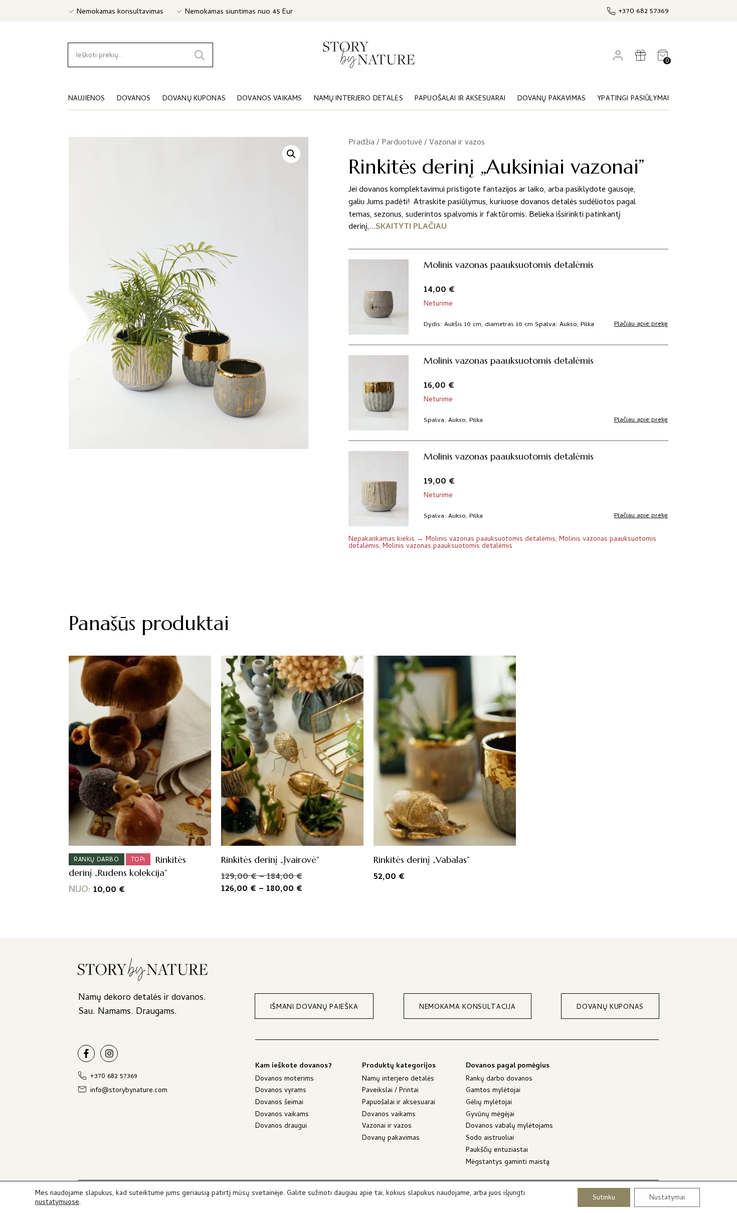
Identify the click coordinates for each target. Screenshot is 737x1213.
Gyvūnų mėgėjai (490, 1115)
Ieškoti (200, 55)
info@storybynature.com (128, 1091)
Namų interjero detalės (398, 1080)
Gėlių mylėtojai (489, 1103)
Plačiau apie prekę (641, 325)
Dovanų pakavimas (391, 1139)
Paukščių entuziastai (497, 1151)
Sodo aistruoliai (490, 1139)
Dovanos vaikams (282, 1115)
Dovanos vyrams (280, 1091)
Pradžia (361, 142)
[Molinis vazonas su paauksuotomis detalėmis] (378, 297)
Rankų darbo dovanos (499, 1080)
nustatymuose (57, 1202)
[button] (291, 154)
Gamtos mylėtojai (493, 1091)
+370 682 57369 (643, 12)
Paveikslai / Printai (390, 1091)
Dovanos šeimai (279, 1103)
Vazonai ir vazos (457, 143)
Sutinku (604, 1197)
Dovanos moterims (284, 1080)
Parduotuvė (402, 142)
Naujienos (86, 99)
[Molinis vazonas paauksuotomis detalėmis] (378, 392)
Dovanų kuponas (194, 99)
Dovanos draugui (281, 1127)
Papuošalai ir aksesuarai (398, 1103)
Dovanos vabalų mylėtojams (509, 1127)
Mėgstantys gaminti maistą (507, 1163)
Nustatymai (667, 1197)
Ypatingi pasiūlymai (633, 99)
